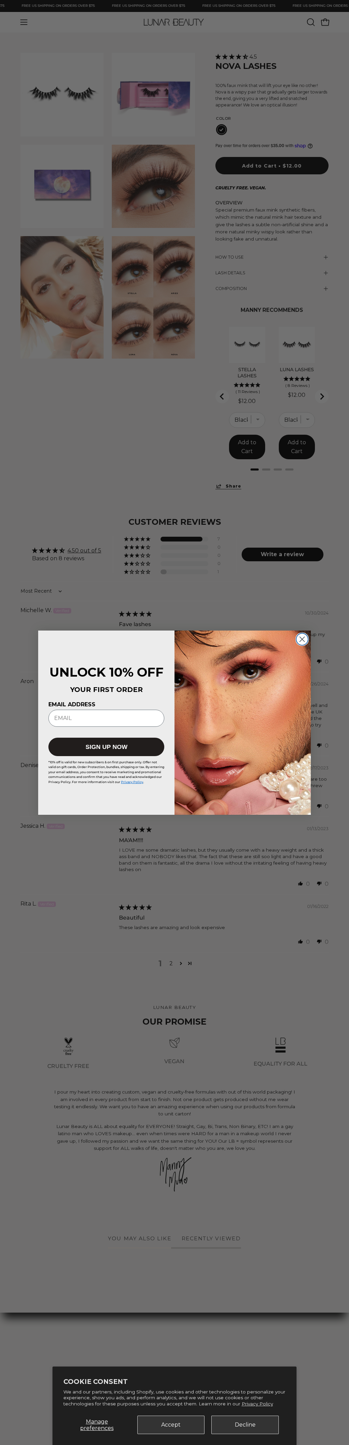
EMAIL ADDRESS (71, 704)
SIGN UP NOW (106, 746)
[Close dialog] (302, 639)
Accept (171, 1424)
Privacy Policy (257, 1403)
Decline (245, 1424)
